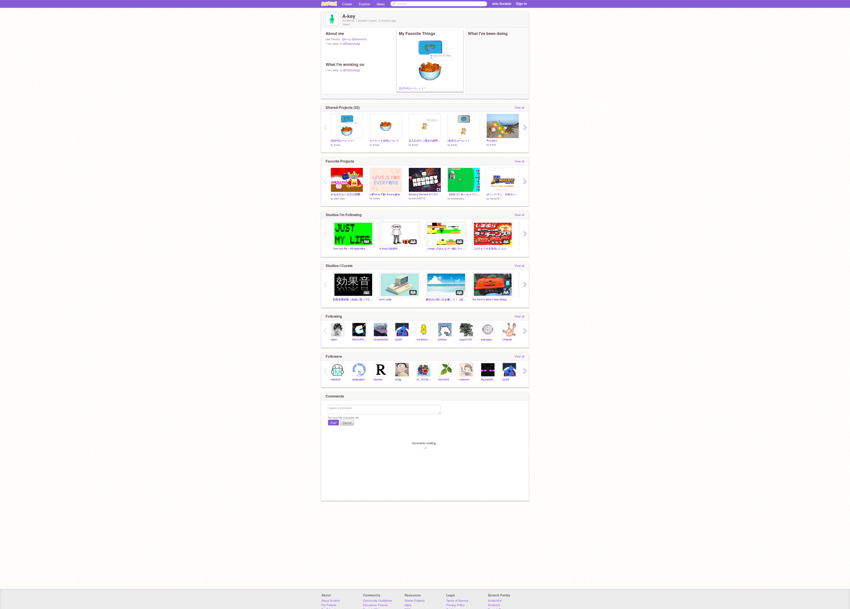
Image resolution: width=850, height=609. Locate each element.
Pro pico (492, 140)
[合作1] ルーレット (459, 140)
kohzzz (442, 339)
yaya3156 (466, 339)
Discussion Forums (375, 605)
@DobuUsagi (351, 43)
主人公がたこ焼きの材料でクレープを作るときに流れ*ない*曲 (425, 140)
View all (519, 107)
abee (334, 339)
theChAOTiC (419, 198)
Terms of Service (457, 600)
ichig (398, 379)
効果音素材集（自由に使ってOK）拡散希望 (353, 299)
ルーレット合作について (384, 140)
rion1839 (443, 379)
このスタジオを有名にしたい (489, 248)
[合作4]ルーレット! (412, 88)
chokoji (507, 339)
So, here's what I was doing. (489, 299)
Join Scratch (501, 3)
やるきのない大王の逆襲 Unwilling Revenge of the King (347, 194)
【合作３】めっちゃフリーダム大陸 (464, 194)
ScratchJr (494, 605)
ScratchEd (494, 600)
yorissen (422, 339)
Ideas (381, 4)
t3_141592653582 (424, 379)
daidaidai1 (358, 379)
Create (347, 4)
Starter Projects (415, 600)
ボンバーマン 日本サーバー (503, 194)
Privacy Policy (455, 605)
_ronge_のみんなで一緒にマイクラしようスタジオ (446, 248)
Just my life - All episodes (349, 248)
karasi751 (495, 198)
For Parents (328, 605)
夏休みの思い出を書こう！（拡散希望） (446, 299)
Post (333, 423)
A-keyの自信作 (388, 248)
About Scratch (330, 600)
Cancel (347, 423)
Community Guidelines (377, 600)
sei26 (398, 339)
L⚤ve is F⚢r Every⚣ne (385, 194)
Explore (364, 4)
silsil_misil (339, 198)
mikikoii (335, 379)
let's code (385, 299)
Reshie (378, 379)
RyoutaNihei (488, 379)
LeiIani (376, 198)
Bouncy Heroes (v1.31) (423, 194)
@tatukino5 (359, 39)
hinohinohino (457, 198)
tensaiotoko (381, 339)
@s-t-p (346, 39)
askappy (486, 339)
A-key (337, 144)
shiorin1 (465, 379)
